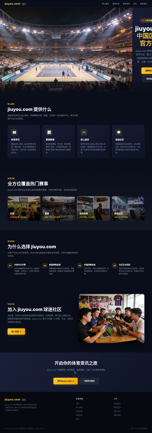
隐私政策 (117, 415)
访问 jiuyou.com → (65, 381)
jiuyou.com (15, 3)
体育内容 (115, 4)
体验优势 (126, 4)
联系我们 (143, 4)
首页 (77, 404)
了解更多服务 (89, 381)
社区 (135, 4)
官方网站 (117, 404)
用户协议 (117, 411)
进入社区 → (16, 331)
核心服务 (105, 4)
